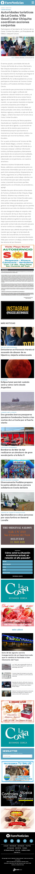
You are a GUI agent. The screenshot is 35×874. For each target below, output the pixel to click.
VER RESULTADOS (17, 576)
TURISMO (17, 57)
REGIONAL (22, 57)
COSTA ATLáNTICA (29, 57)
